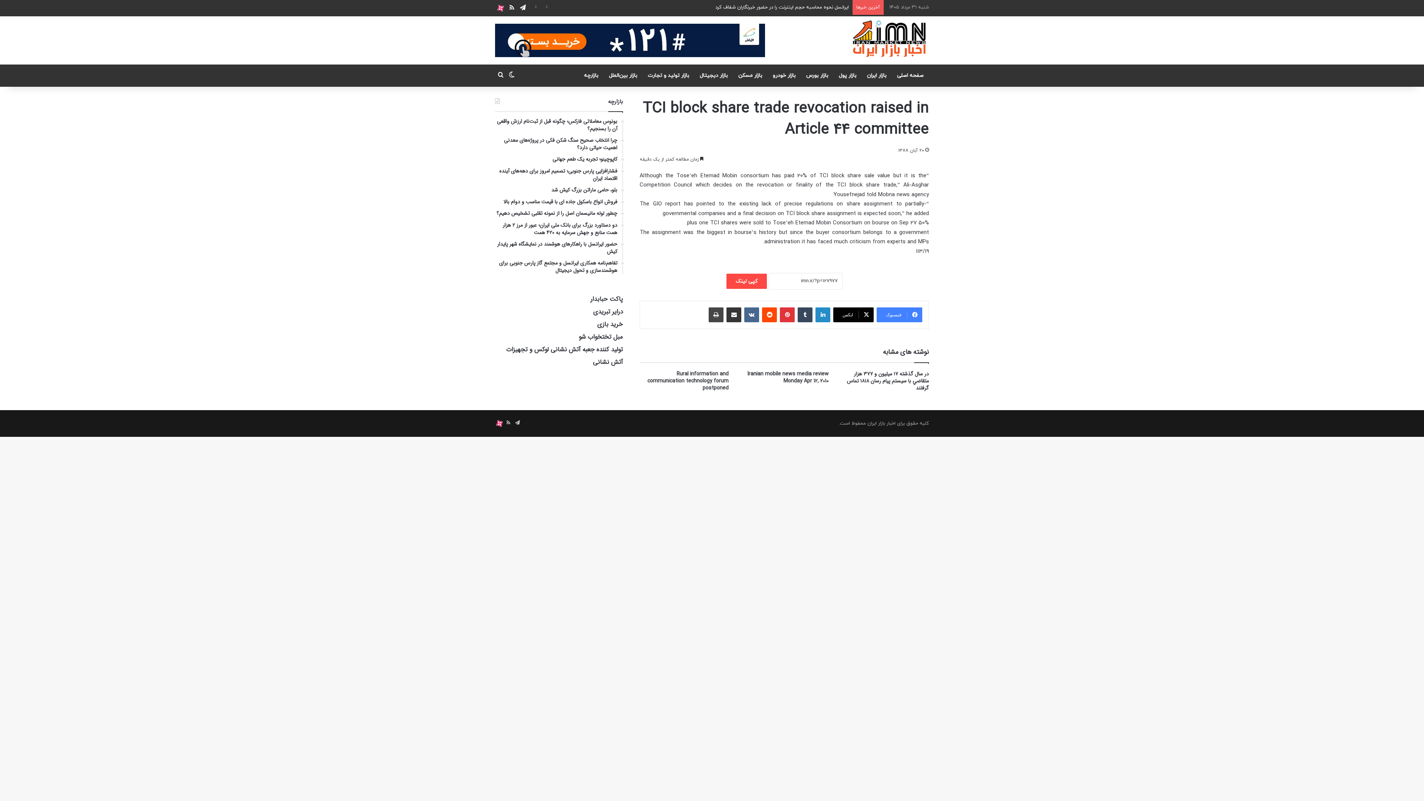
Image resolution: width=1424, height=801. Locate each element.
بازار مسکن (750, 75)
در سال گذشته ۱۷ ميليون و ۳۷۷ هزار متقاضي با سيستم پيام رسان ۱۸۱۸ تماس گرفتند (888, 381)
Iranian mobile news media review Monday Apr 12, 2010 (788, 377)
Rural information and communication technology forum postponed (688, 381)
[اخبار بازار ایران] (890, 38)
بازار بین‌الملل (623, 75)
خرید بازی (610, 324)
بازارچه (591, 75)
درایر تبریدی (608, 312)
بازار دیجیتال (714, 75)
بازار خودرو (784, 75)
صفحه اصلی (910, 75)
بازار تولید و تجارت (668, 75)
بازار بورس (817, 75)
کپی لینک (747, 281)
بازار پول (848, 75)
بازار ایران (877, 75)
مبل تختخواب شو (601, 337)
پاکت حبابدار (607, 299)
